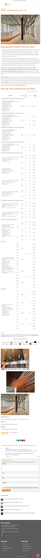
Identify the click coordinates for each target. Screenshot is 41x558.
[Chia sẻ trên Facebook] (18, 440)
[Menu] (39, 4)
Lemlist (6, 448)
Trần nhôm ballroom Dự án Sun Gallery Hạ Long (12, 509)
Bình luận (4, 463)
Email (3, 477)
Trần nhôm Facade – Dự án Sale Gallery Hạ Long (13, 502)
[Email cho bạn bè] (22, 440)
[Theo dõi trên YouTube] (6, 535)
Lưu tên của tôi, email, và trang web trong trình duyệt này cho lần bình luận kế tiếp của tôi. (21, 487)
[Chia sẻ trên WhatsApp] (17, 440)
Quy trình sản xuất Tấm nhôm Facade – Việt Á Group (13, 498)
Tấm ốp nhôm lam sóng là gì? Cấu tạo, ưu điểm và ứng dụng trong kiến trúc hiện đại (19, 512)
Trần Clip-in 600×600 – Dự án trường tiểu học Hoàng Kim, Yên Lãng (16, 505)
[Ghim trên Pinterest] (24, 440)
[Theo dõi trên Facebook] (1, 535)
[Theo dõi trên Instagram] (3, 535)
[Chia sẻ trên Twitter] (20, 440)
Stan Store (16, 454)
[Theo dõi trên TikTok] (4, 535)
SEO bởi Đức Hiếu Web (22, 556)
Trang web (4, 482)
